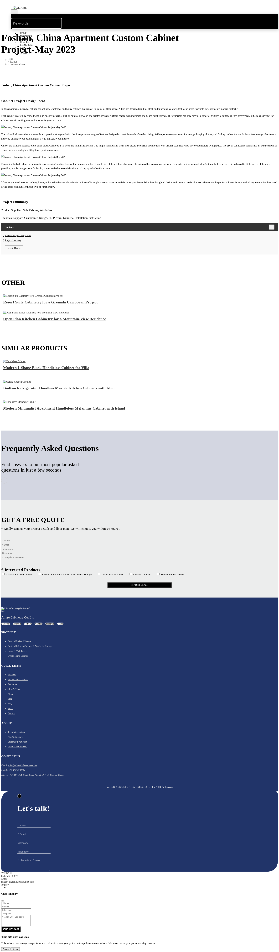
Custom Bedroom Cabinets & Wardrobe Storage (67, 574)
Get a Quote (14, 248)
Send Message (139, 585)
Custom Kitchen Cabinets (18, 574)
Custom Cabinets (142, 574)
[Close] (19, 796)
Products (26, 36)
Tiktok (60, 624)
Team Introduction (16, 732)
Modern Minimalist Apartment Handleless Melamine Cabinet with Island (64, 408)
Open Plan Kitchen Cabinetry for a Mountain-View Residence (54, 319)
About (24, 48)
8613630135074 (9, 875)
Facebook (5, 624)
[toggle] (271, 227)
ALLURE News (15, 737)
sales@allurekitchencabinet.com (22, 765)
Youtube (28, 624)
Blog (10, 699)
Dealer (24, 42)
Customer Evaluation (17, 742)
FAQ (10, 703)
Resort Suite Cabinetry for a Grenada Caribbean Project (50, 302)
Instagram (49, 624)
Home (23, 33)
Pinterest (38, 624)
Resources (26, 45)
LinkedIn (17, 624)
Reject (15, 949)
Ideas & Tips (14, 689)
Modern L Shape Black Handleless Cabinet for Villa (46, 368)
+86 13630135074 (17, 770)
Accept (6, 949)
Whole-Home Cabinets (172, 574)
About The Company (17, 746)
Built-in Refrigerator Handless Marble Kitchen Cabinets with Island (60, 388)
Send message (252, 877)
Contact (25, 53)
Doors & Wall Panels (112, 574)
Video (23, 51)
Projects (26, 39)
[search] (67, 20)
